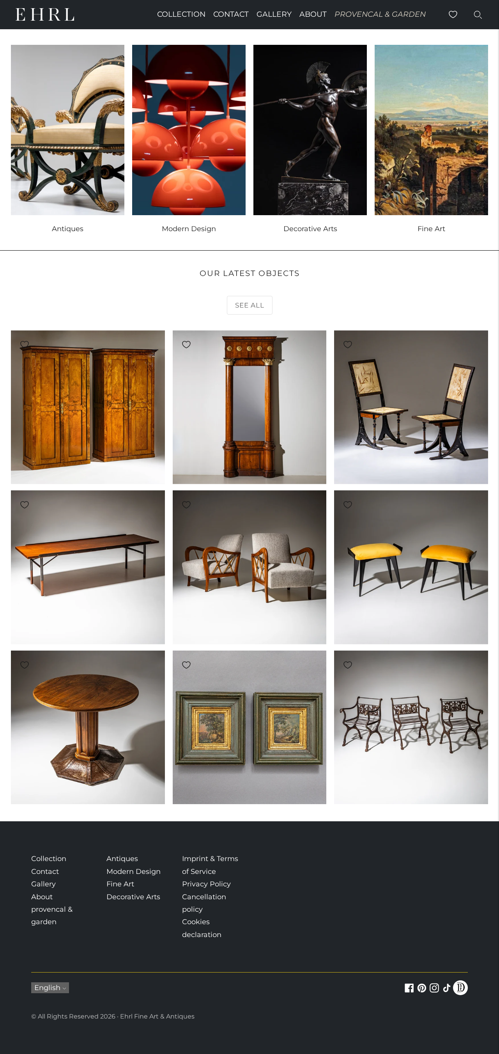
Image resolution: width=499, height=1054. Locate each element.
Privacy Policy (206, 884)
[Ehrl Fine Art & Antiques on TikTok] (446, 992)
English (47, 987)
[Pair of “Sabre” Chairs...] (411, 407)
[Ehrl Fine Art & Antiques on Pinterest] (421, 992)
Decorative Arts (133, 897)
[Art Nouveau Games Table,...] (88, 728)
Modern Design (133, 871)
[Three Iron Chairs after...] (411, 728)
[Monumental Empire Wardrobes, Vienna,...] (88, 407)
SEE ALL (249, 305)
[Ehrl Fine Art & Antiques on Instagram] (434, 992)
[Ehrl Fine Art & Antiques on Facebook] (409, 992)
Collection (181, 14)
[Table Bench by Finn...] (88, 567)
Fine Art (120, 884)
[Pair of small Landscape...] (250, 728)
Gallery (274, 14)
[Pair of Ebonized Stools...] (411, 567)
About (313, 14)
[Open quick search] (477, 14)
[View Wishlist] (453, 14)
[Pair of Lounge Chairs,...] (250, 567)
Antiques (122, 858)
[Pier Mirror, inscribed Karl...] (250, 407)
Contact (231, 14)
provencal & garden (380, 14)
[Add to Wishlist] (24, 344)
